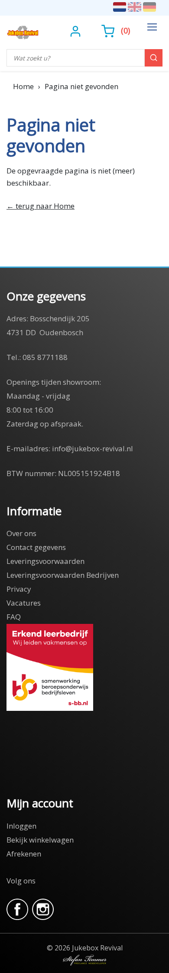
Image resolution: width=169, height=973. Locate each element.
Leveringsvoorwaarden (45, 561)
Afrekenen (23, 854)
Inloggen (21, 826)
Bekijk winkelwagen (40, 840)
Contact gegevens (36, 547)
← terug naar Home (40, 206)
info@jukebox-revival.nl (92, 448)
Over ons (21, 533)
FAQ (13, 617)
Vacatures (23, 603)
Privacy (18, 589)
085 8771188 (45, 357)
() (125, 30)
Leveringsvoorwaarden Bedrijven (62, 575)
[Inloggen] (76, 30)
